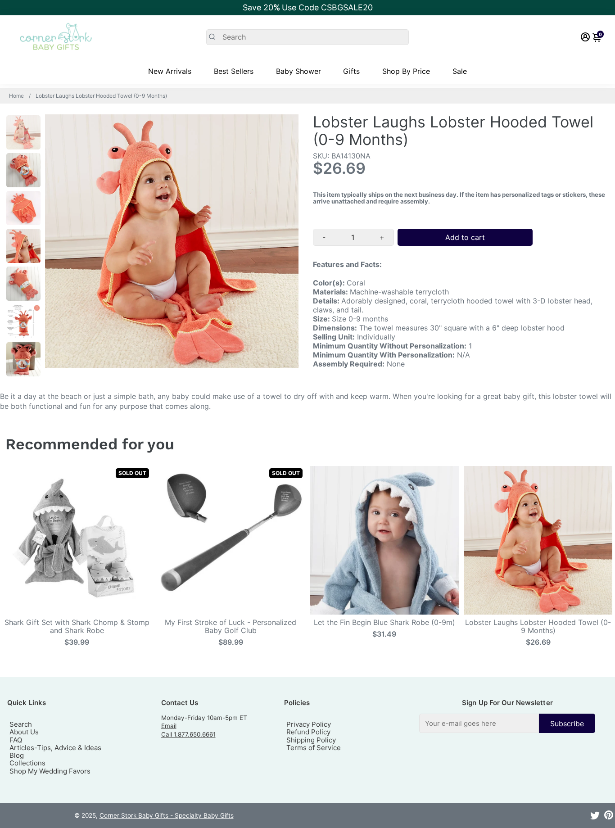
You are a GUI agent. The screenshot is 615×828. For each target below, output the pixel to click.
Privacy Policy (308, 724)
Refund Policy (308, 732)
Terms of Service (313, 747)
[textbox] (479, 723)
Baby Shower (298, 71)
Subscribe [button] (567, 723)
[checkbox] (507, 723)
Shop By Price (406, 71)
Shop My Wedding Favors (49, 771)
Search (20, 724)
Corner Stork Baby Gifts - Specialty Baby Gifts (166, 815)
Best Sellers (233, 71)
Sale (459, 71)
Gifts (351, 71)
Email (168, 725)
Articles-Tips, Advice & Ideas (55, 747)
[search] (307, 37)
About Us (24, 732)
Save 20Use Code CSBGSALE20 (308, 7)
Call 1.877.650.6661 (188, 734)
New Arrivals (169, 71)
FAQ (15, 740)
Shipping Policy (311, 740)
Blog (16, 755)
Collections (27, 763)
